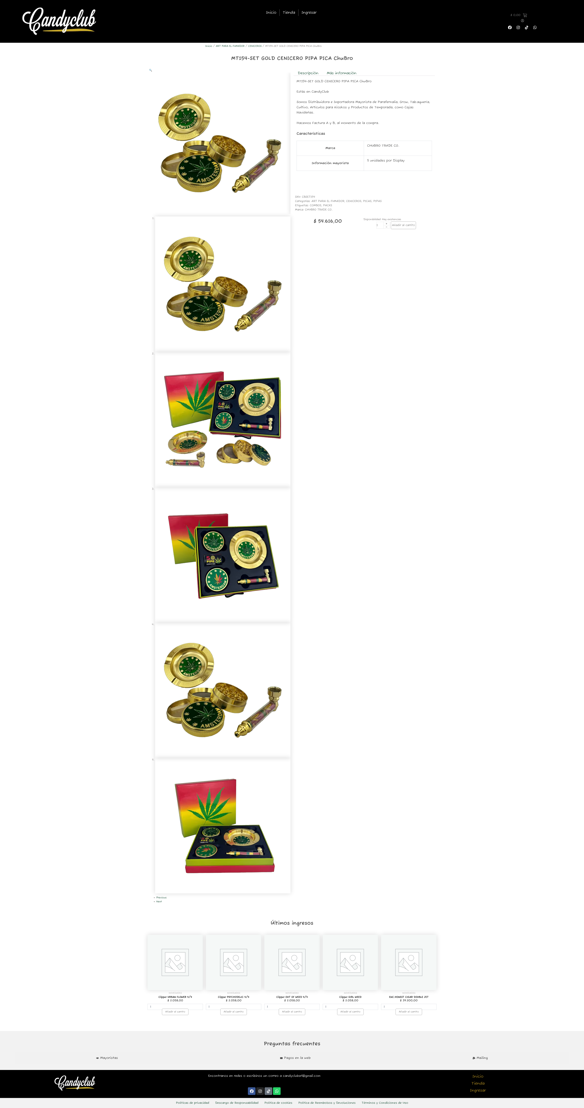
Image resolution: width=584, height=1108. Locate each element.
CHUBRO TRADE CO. (318, 209)
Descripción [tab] (308, 73)
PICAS (367, 201)
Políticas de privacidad (192, 1103)
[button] (150, 70)
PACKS (327, 205)
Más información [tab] (341, 73)
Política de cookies (278, 1103)
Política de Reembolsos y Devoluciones (327, 1103)
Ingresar (309, 12)
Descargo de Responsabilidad (236, 1103)
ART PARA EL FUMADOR (230, 46)
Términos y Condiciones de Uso (385, 1103)
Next (159, 901)
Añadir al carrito (403, 225)
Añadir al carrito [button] (175, 1011)
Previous (161, 897)
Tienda (289, 12)
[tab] (107, 1058)
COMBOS (315, 205)
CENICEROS (255, 46)
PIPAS (377, 201)
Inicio (271, 12)
